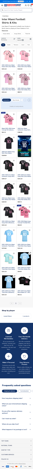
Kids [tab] (29, 45)
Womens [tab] (16, 45)
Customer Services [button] (7, 454)
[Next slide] (29, 100)
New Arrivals (16, 100)
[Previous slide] (25, 100)
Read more (5, 30)
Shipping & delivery (9, 391)
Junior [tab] (22, 45)
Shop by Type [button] (5, 450)
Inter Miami (5, 16)
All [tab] (3, 45)
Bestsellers (6, 100)
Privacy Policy (22, 463)
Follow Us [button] (4, 459)
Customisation (24, 391)
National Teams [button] (6, 445)
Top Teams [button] (4, 441)
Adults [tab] (9, 45)
